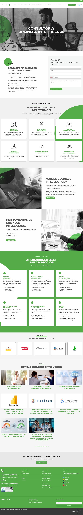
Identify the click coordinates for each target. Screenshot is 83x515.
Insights (23, 478)
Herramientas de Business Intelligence (69, 387)
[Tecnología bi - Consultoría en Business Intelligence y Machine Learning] (5, 5)
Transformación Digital (47, 487)
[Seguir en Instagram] (80, 0)
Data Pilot (17, 88)
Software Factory (46, 478)
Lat (77, 4)
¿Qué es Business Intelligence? (13, 387)
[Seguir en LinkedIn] (81, 0)
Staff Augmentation (59, 4)
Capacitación (45, 483)
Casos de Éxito (25, 475)
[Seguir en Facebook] (79, 0)
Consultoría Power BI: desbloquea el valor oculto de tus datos (13, 411)
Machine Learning (46, 485)
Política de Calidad (33, 499)
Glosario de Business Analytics (35, 502)
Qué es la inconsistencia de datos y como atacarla (14, 435)
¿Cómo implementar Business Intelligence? (41, 387)
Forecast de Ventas (36, 289)
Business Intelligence (36, 4)
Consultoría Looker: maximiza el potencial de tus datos (69, 411)
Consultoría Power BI (11, 235)
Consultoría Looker (11, 236)
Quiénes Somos (25, 473)
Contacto (24, 480)
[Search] (81, 5)
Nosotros (16, 4)
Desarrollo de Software (48, 4)
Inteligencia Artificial (25, 4)
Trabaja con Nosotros (33, 500)
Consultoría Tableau (11, 233)
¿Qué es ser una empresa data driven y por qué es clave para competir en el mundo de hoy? (41, 437)
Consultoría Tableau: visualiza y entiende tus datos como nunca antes (41, 411)
